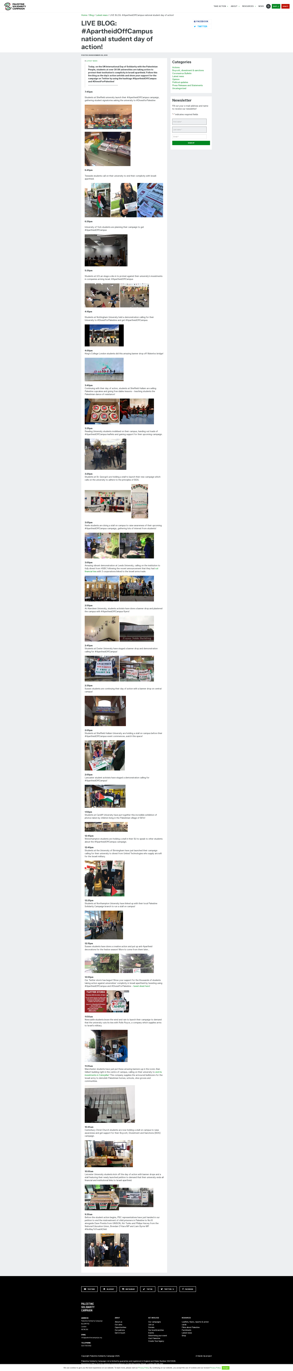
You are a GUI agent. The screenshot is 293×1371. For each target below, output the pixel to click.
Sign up (191, 143)
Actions (176, 67)
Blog (91, 15)
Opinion (175, 79)
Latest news (102, 15)
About (234, 6)
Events (151, 1333)
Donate (285, 6)
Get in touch (120, 1333)
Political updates (180, 82)
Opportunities (120, 1327)
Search (268, 6)
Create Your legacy (156, 1341)
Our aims (118, 1325)
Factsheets (186, 1330)
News (261, 6)
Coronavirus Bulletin (181, 73)
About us (118, 1322)
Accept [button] (225, 1368)
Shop (275, 6)
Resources (248, 6)
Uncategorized (179, 88)
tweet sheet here (141, 986)
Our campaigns (154, 1322)
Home (84, 15)
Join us (151, 1325)
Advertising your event (157, 1336)
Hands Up (201, 1356)
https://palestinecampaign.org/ (14, 6)
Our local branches (156, 1330)
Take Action (220, 6)
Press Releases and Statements (187, 85)
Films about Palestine (191, 1327)
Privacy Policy (143, 1368)
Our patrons (120, 1330)
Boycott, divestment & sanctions (188, 70)
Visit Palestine (154, 1338)
